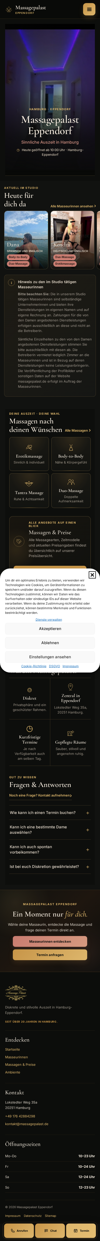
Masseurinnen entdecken (50, 941)
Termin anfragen (50, 955)
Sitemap (50, 1216)
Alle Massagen (78, 430)
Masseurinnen (16, 1057)
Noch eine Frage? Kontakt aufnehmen (40, 795)
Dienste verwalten (49, 620)
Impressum (71, 666)
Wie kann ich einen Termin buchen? (50, 813)
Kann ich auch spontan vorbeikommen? (50, 849)
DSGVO (54, 666)
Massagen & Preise (20, 1064)
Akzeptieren (50, 628)
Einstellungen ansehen (50, 656)
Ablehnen (50, 642)
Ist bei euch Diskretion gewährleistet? (50, 867)
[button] (92, 575)
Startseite (12, 1049)
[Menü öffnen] (89, 9)
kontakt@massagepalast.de (26, 1124)
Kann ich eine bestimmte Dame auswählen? (50, 830)
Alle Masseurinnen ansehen (73, 205)
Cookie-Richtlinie (33, 666)
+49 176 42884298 (20, 1116)
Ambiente (12, 1072)
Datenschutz (33, 1216)
